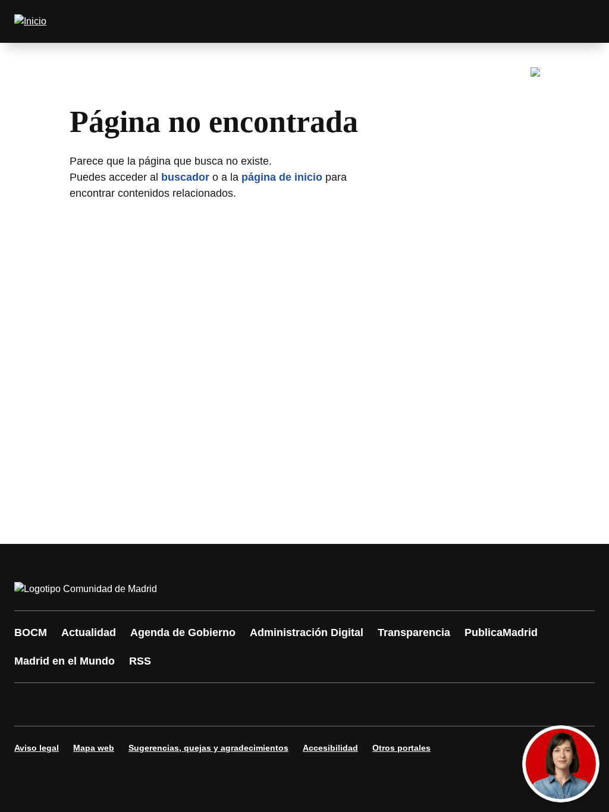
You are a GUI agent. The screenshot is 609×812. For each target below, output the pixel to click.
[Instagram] (66, 704)
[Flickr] (280, 704)
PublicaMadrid (501, 632)
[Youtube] (138, 704)
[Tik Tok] (245, 704)
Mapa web (93, 748)
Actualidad (88, 632)
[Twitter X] (102, 704)
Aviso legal (36, 748)
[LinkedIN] (173, 704)
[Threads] (352, 704)
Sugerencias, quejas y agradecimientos (208, 748)
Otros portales (401, 748)
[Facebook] (31, 704)
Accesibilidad (330, 748)
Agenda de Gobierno (183, 632)
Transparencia (414, 632)
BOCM (30, 632)
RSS (140, 661)
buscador (185, 177)
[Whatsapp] (209, 704)
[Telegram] (316, 704)
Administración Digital (306, 632)
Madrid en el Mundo (64, 661)
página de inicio (281, 177)
